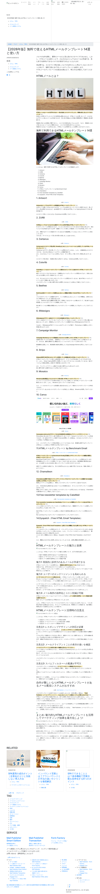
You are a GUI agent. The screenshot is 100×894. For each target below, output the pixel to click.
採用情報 (58, 3)
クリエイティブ (14, 24)
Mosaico (66, 375)
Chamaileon (66, 475)
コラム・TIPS (13, 21)
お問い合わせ (89, 3)
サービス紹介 (13, 862)
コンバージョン (14, 821)
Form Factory (58, 838)
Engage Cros (83, 865)
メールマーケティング (16, 799)
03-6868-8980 (65, 3)
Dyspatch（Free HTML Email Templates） (66, 522)
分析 (11, 817)
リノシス (82, 882)
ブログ (39, 3)
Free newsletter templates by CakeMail (66, 499)
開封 (11, 819)
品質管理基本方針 (37, 885)
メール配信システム (15, 26)
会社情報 (47, 3)
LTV (11, 823)
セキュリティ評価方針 (13, 887)
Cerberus (66, 243)
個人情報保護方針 (12, 885)
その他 (73, 787)
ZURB (66, 221)
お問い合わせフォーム (14, 857)
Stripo (66, 354)
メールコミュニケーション (17, 801)
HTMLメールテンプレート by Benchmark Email (66, 452)
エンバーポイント (85, 880)
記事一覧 (11, 793)
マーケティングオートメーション (20, 785)
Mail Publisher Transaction (36, 839)
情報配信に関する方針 (48, 885)
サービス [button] (23, 2)
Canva (66, 431)
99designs (66, 315)
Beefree (66, 290)
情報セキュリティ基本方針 (24, 885)
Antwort (66, 202)
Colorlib (66, 266)
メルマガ (12, 810)
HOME (10, 44)
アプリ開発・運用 (15, 825)
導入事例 (29, 3)
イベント (34, 3)
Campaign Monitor (66, 334)
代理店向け (53, 3)
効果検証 (12, 816)
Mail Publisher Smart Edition (14, 839)
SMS (11, 808)
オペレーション (14, 814)
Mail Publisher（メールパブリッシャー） (66, 690)
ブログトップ (20, 793)
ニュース (43, 3)
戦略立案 (43, 787)
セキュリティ (13, 827)
